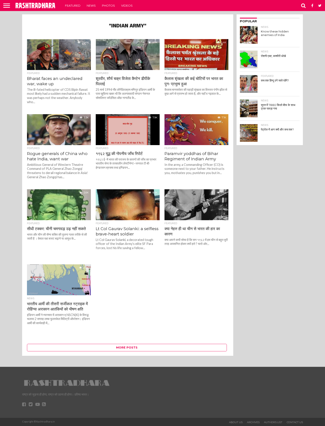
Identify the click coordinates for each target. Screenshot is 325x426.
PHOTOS (108, 5)
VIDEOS (127, 5)
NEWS (91, 5)
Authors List (273, 422)
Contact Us (295, 422)
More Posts (127, 347)
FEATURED (72, 5)
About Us (236, 422)
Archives (253, 422)
